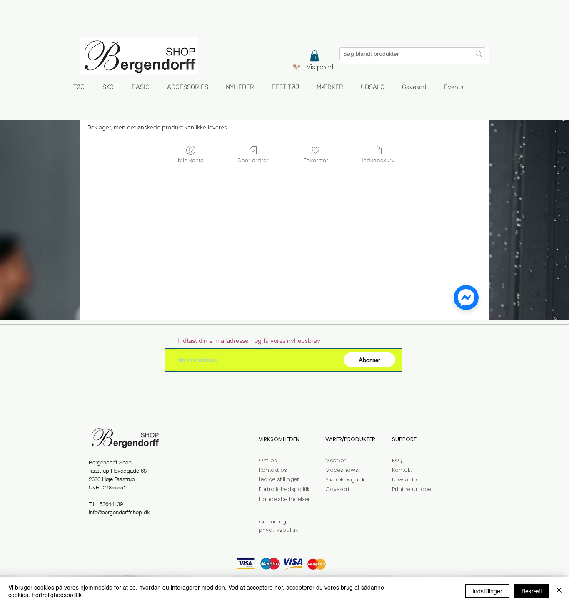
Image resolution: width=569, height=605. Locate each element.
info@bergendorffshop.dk (119, 512)
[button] (314, 55)
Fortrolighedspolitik (57, 594)
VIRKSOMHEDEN (279, 439)
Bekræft (532, 591)
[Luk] (559, 590)
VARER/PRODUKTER (350, 439)
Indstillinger (487, 591)
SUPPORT (404, 439)
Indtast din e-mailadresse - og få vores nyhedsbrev (248, 341)
